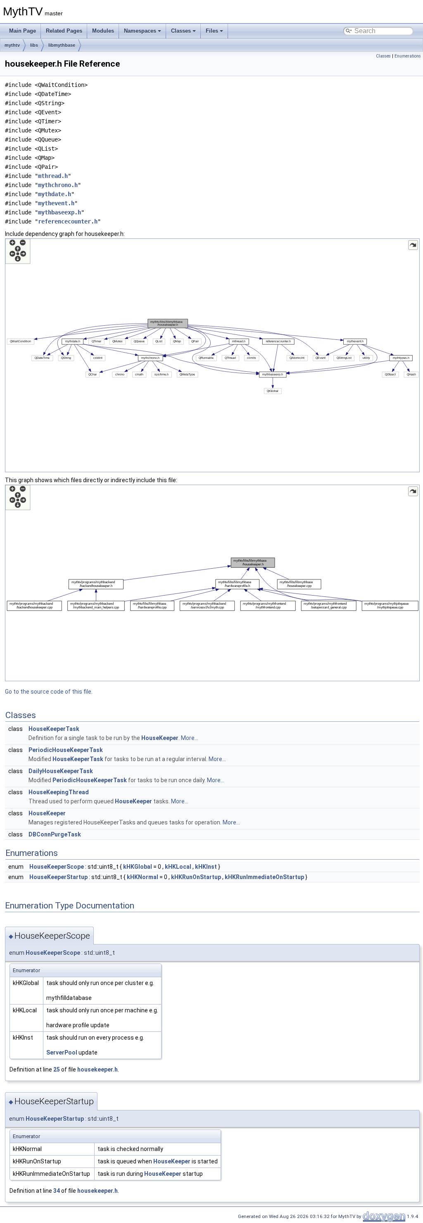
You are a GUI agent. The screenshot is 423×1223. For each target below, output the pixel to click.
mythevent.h (56, 203)
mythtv (12, 45)
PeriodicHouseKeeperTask (66, 750)
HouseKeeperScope (56, 866)
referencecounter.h (67, 221)
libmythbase (61, 45)
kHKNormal (142, 877)
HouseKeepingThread (59, 792)
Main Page (22, 31)
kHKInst (206, 866)
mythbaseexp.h (59, 212)
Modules (103, 31)
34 (56, 1190)
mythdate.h (54, 194)
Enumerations (407, 56)
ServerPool (61, 1052)
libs (34, 45)
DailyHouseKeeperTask (61, 771)
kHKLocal (178, 866)
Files (212, 31)
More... (189, 738)
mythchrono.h (58, 185)
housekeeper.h (97, 1069)
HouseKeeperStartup (58, 877)
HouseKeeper (159, 738)
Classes (181, 31)
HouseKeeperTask (54, 729)
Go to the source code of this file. (49, 691)
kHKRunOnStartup (196, 877)
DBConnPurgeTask (55, 834)
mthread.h (53, 176)
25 (56, 1069)
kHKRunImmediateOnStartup (264, 877)
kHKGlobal (137, 866)
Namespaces (140, 31)
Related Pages (64, 31)
